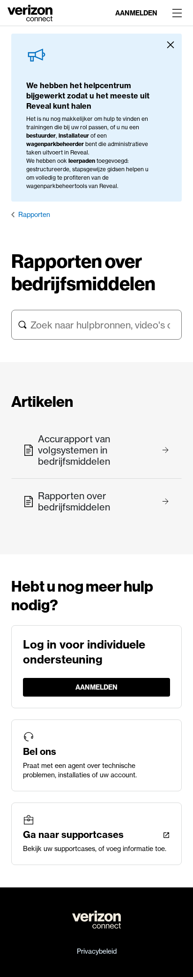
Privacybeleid (97, 951)
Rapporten (34, 214)
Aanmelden (136, 13)
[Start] (30, 12)
